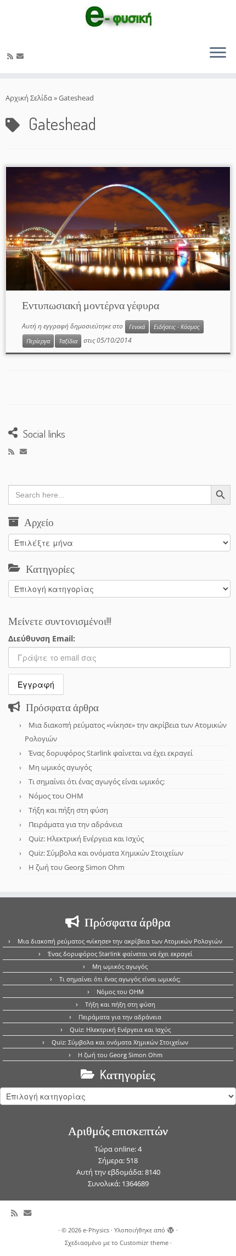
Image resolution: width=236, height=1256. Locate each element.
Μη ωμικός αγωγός (60, 767)
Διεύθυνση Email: (41, 638)
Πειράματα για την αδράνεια (75, 824)
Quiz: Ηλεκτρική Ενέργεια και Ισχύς (86, 839)
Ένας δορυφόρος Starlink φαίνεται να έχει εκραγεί (111, 753)
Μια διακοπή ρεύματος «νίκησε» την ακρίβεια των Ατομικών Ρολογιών (120, 941)
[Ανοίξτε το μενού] (218, 53)
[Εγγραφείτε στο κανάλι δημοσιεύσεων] (11, 56)
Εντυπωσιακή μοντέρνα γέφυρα (90, 305)
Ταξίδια (68, 341)
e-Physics (96, 1230)
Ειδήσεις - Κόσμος (177, 327)
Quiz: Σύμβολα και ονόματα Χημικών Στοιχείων (106, 853)
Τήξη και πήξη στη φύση (68, 810)
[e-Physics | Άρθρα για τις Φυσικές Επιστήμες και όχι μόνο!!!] (118, 18)
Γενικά (137, 327)
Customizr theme (144, 1242)
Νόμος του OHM (56, 796)
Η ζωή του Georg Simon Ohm (77, 867)
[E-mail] (21, 56)
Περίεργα (38, 341)
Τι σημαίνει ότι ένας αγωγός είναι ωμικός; (97, 781)
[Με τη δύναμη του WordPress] (171, 1228)
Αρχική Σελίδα (29, 98)
